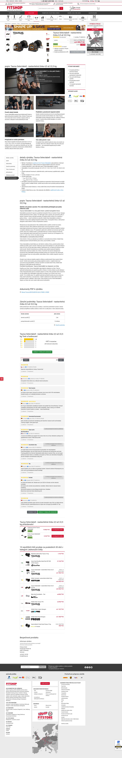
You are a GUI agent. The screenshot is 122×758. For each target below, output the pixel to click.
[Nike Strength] (35, 597)
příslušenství (9, 172)
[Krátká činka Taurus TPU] (27, 603)
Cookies (35, 692)
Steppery (63, 708)
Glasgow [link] (8, 705)
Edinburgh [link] (26, 704)
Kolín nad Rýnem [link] (13, 696)
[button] (8, 34)
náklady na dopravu (38, 694)
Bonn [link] (26, 690)
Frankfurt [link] (21, 693)
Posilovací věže (64, 691)
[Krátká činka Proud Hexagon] (27, 618)
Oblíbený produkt (10, 175)
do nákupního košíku (77, 52)
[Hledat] (61, 8)
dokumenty (9, 163)
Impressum (11, 0)
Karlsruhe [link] (22, 694)
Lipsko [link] (19, 696)
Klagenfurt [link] (20, 709)
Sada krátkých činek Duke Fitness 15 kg (41, 624)
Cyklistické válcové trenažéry (67, 707)
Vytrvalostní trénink (14, 13)
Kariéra (16, 0)
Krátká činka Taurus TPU (37, 601)
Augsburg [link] (11, 690)
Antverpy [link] (8, 723)
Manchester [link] (16, 705)
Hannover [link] (13, 694)
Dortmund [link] (22, 691)
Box (62, 701)
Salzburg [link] (28, 709)
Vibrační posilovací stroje (66, 720)
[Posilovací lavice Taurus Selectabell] (24, 529)
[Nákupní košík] (99, 8)
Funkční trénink (64, 712)
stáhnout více (32, 512)
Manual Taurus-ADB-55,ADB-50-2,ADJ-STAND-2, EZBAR (35, 292)
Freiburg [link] (25, 693)
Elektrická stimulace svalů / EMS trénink (70, 719)
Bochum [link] (22, 690)
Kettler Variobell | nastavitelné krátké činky (41, 578)
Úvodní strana (7, 23)
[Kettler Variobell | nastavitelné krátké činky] (27, 579)
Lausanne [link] (14, 719)
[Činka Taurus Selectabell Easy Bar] (24, 536)
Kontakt (20, 0)
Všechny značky (64, 723)
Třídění (25, 360)
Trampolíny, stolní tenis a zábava (51, 13)
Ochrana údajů (49, 690)
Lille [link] (7, 727)
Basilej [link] (7, 719)
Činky (18, 23)
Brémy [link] (18, 691)
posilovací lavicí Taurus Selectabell (41, 163)
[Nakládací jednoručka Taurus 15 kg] (27, 555)
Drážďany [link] (27, 691)
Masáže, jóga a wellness (74, 13)
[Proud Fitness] (35, 619)
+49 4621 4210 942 (96, 54)
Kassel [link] (26, 694)
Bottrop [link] (7, 691)
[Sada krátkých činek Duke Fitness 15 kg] (27, 625)
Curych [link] (18, 719)
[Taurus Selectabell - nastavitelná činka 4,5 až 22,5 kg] (27, 571)
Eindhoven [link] (22, 714)
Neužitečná (30, 371)
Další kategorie (93, 13)
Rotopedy (63, 705)
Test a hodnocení (10, 169)
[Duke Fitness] (35, 627)
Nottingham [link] (22, 705)
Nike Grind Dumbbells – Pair (38, 594)
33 (36, 339)
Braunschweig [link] (13, 691)
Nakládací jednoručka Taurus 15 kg (40, 553)
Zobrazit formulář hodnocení (42, 352)
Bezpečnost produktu (11, 178)
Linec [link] (24, 709)
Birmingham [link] (16, 704)
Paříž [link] (9, 727)
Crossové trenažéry (65, 684)
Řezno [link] (20, 697)
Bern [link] (10, 719)
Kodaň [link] (7, 730)
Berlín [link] (15, 690)
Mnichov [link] (8, 697)
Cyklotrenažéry (64, 698)
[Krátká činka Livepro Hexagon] (27, 610)
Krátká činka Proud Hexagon (38, 616)
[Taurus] (18, 33)
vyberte (56, 40)
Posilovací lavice (64, 696)
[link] (70, 96)
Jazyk (91, 0)
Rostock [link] (24, 697)
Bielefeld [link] (18, 690)
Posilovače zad (64, 715)
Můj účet (96, 0)
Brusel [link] (11, 723)
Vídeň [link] (7, 710)
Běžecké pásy (64, 688)
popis (7, 160)
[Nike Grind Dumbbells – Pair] (27, 595)
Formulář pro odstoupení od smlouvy (39, 698)
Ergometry (63, 686)
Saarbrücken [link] (9, 699)
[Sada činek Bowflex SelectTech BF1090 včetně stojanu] (27, 563)
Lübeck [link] (22, 696)
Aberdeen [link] (8, 704)
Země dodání (85, 0)
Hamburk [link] (8, 694)
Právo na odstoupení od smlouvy (51, 694)
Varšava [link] (8, 734)
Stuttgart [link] (19, 699)
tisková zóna (48, 705)
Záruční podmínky (10, 166)
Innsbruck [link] (15, 709)
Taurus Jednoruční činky (34, 23)
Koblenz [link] (8, 696)
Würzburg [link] (8, 700)
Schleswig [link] (14, 699)
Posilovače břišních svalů (66, 713)
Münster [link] (12, 697)
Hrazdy (62, 717)
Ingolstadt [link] (17, 694)
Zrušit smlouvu (45, 683)
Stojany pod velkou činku (66, 710)
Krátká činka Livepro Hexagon (38, 609)
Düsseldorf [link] (8, 693)
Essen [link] (17, 693)
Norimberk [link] (16, 697)
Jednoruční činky (24, 23)
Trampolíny (63, 693)
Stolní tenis (63, 694)
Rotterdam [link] (14, 716)
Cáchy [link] (7, 690)
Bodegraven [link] (14, 714)
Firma (7, 0)
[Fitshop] (15, 8)
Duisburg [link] (13, 693)
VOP (35, 690)
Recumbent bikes (65, 703)
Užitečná (24, 371)
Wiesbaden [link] (23, 699)
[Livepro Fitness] (35, 612)
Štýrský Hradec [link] (9, 709)
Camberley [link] (21, 704)
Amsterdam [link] (8, 714)
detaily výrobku (10, 157)
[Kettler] (35, 581)
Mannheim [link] (27, 696)
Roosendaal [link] (8, 716)
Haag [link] (18, 714)
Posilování (31, 13)
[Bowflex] (35, 565)
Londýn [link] (12, 705)
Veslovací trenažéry (65, 689)
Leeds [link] (12, 704)
